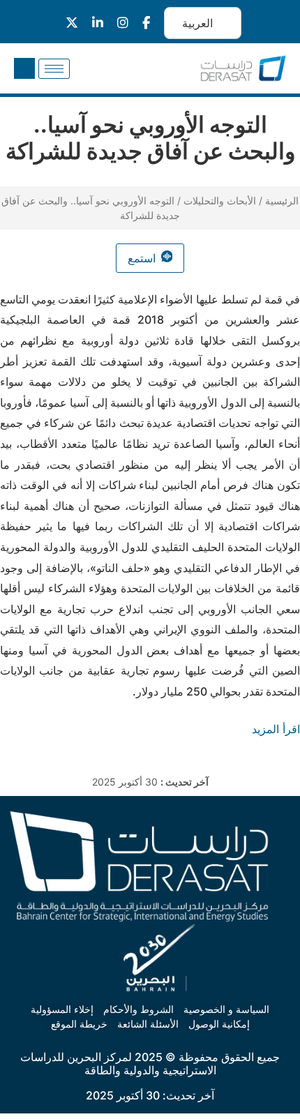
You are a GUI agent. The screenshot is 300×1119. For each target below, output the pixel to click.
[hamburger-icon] (54, 69)
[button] (24, 68)
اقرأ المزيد (276, 729)
